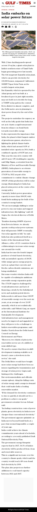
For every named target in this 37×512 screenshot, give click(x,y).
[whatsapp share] (16, 27)
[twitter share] (12, 27)
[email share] (6, 27)
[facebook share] (9, 27)
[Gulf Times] (18, 5)
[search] (3, 3)
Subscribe (33, 6)
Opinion (4, 10)
